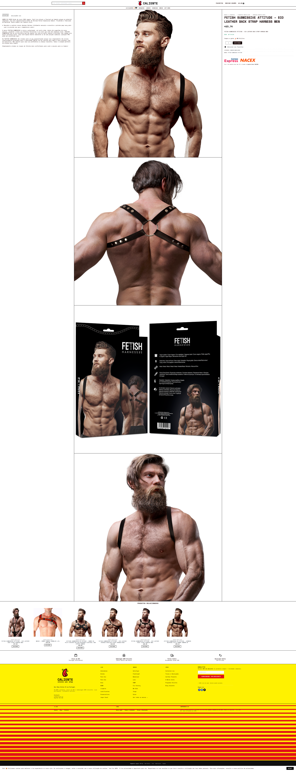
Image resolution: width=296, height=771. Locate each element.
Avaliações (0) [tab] (16, 16)
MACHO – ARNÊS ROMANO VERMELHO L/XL (48, 641)
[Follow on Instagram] (202, 690)
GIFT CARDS (167, 8)
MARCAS (161, 8)
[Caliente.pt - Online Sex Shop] (148, 3)
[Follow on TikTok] (204, 690)
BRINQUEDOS (141, 8)
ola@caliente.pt (58, 696)
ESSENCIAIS (155, 8)
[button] (230, 3)
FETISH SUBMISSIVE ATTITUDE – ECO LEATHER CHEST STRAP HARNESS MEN (145, 642)
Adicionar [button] (15, 646)
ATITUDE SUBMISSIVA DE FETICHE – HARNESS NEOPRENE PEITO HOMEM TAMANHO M (177, 642)
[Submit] (83, 3)
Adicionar (237, 43)
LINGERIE (148, 8)
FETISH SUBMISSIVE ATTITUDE (235, 52)
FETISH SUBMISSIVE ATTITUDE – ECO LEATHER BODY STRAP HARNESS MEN (15, 642)
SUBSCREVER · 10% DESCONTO (211, 676)
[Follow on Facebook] (199, 690)
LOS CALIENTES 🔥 (130, 8)
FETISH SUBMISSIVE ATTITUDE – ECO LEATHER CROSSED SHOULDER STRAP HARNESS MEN (112, 642)
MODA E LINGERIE (229, 15)
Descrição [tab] (5, 16)
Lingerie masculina (243, 15)
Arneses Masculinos (259, 15)
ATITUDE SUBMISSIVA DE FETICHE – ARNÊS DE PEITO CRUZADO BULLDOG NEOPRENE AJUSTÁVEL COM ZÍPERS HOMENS (80, 643)
